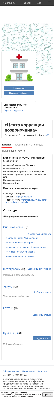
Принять (47, 394)
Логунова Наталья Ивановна (20, 252)
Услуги (8, 287)
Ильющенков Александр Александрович (26, 247)
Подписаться (19, 88)
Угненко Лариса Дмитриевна (20, 256)
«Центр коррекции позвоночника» (20, 216)
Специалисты (13, 227)
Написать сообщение (18, 93)
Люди (27, 2)
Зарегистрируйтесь (13, 110)
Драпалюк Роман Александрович (22, 238)
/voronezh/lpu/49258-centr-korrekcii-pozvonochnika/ (26, 201)
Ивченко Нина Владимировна (20, 242)
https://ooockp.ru (23, 197)
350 (47, 135)
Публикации (11, 333)
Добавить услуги (42, 292)
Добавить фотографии (39, 269)
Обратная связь (11, 371)
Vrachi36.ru (9, 2)
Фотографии (12, 269)
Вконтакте (43, 371)
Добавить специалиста (39, 234)
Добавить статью (42, 315)
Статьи (8, 308)
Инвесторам (28, 371)
